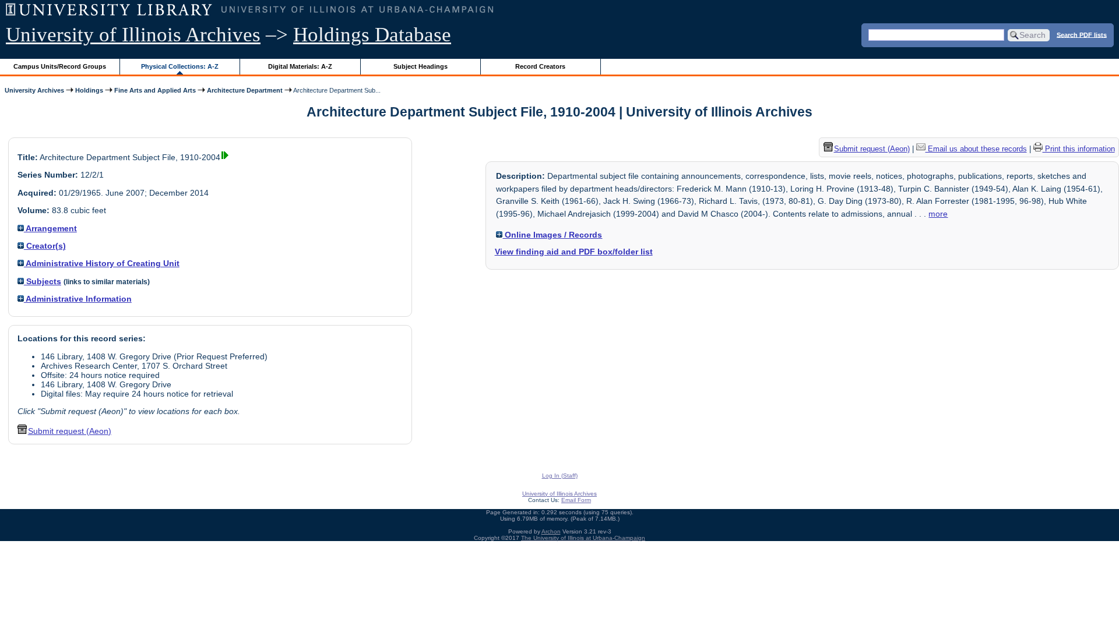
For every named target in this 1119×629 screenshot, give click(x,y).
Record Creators (540, 66)
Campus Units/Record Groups (59, 66)
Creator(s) (45, 245)
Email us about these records (976, 148)
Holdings (89, 90)
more (938, 213)
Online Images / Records (552, 234)
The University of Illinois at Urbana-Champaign (583, 538)
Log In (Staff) (560, 475)
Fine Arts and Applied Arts (155, 90)
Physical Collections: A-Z (180, 66)
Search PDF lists (1082, 34)
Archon (551, 531)
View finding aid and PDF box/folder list (574, 251)
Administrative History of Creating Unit (102, 263)
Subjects (42, 281)
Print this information (1079, 148)
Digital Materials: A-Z (300, 66)
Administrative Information (78, 298)
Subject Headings (420, 66)
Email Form (576, 500)
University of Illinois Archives (133, 34)
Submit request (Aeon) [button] (69, 431)
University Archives (34, 90)
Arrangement (50, 228)
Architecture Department (245, 90)
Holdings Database (372, 34)
